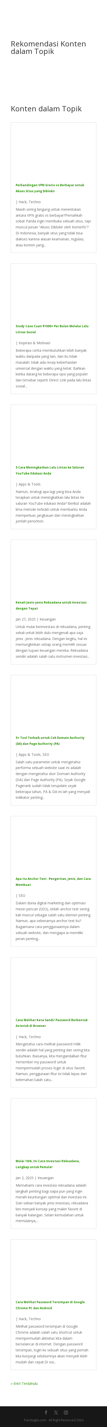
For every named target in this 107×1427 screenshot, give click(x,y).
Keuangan (48, 619)
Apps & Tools (30, 484)
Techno (35, 201)
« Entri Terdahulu (24, 1383)
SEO (46, 754)
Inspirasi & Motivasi (34, 342)
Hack (23, 201)
